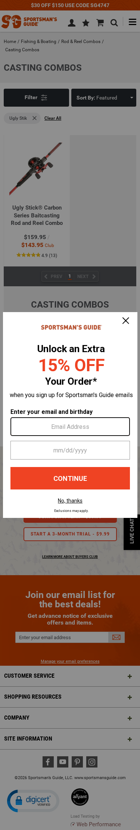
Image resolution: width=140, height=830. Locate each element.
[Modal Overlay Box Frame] (70, 415)
